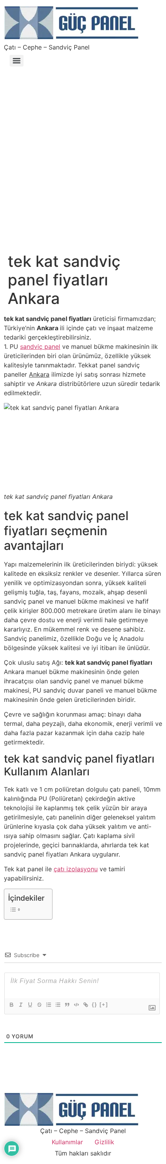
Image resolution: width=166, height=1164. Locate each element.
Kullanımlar (67, 1142)
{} (94, 1004)
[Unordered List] (57, 1004)
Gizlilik (104, 1142)
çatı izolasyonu (76, 869)
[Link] (85, 1004)
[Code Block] (76, 1004)
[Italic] (20, 1004)
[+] (104, 1004)
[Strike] (39, 1004)
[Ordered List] (48, 1004)
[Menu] (17, 61)
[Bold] (11, 1004)
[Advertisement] (83, 156)
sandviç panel (40, 346)
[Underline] (29, 1004)
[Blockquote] (66, 1004)
